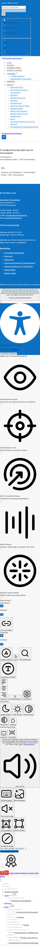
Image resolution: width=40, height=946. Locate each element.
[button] (0, 302)
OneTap (15, 349)
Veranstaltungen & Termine (19, 106)
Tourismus (8, 896)
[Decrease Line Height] (1, 644)
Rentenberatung (16, 103)
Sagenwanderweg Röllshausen (20, 79)
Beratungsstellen (16, 87)
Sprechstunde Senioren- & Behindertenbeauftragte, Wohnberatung (19, 114)
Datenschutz (9, 260)
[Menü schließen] (0, 879)
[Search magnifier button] (3, 14)
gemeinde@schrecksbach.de (16, 215)
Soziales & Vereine (11, 892)
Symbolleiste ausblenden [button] (8, 354)
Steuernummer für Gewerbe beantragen (24, 127)
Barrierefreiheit (9, 270)
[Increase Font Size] (1, 605)
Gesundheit (14, 100)
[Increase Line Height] (1, 635)
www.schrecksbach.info (13, 218)
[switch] (1, 405)
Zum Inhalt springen (7, 849)
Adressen (7, 903)
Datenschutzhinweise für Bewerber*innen (19, 263)
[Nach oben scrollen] (2, 873)
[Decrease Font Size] (1, 614)
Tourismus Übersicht (17, 76)
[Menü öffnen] (4, 137)
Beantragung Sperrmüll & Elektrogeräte (19, 91)
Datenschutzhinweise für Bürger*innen (18, 267)
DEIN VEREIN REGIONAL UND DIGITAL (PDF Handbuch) (22, 123)
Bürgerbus (14, 95)
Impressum (8, 256)
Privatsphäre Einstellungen (14, 253)
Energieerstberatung (17, 98)
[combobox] (20, 294)
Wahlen (12, 119)
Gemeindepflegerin (16, 108)
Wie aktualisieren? (29, 744)
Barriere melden (10, 273)
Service (7, 907)
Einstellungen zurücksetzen (9, 851)
